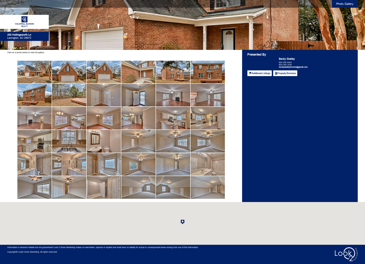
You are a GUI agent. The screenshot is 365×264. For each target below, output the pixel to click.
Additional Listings (261, 73)
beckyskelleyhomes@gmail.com (293, 67)
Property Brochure (286, 73)
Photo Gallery (344, 3)
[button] (182, 222)
